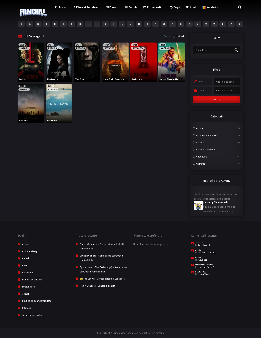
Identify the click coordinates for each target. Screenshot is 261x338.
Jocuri (25, 293)
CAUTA (216, 99)
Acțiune (200, 142)
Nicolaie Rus (200, 272)
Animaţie (200, 163)
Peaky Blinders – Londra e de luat (97, 285)
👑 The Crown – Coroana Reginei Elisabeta (102, 278)
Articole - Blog (29, 251)
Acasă (25, 244)
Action (199, 128)
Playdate (202, 259)
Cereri (25, 258)
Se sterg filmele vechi (215, 198)
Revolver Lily (204, 245)
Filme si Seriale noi (32, 279)
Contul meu (28, 272)
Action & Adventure (206, 135)
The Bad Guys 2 (206, 267)
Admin (198, 250)
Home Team (204, 274)
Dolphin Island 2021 (208, 252)
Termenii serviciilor (32, 315)
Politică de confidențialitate (36, 300)
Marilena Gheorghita (204, 264)
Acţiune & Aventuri (206, 149)
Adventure (201, 156)
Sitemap (26, 307)
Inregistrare (28, 286)
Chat (24, 265)
